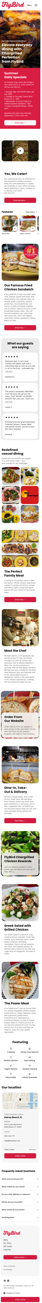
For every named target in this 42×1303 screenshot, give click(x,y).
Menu (29, 5)
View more (8, 371)
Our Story (7, 1243)
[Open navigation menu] (36, 5)
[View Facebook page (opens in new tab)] (4, 1280)
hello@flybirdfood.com (12, 1141)
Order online (20, 1156)
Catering (6, 1249)
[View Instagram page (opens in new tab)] (8, 1280)
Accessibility (7, 1269)
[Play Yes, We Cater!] (20, 150)
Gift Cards (7, 1246)
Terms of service (9, 1266)
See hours (32, 1149)
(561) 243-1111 (9, 1136)
